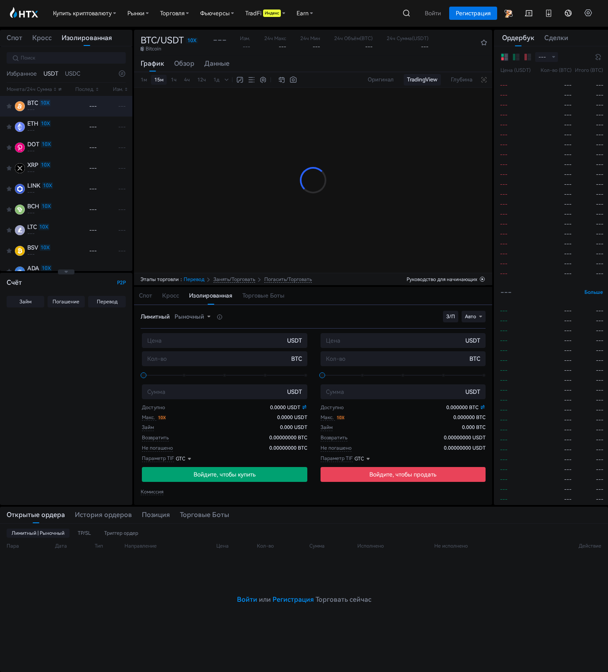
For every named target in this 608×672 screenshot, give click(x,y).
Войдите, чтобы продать (402, 474)
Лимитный (155, 316)
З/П (450, 316)
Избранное (22, 73)
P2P (121, 282)
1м (144, 80)
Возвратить (155, 438)
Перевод (107, 302)
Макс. (149, 417)
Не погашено (157, 448)
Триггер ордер (121, 533)
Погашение (66, 302)
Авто (470, 316)
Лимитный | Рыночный (38, 533)
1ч (174, 80)
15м (158, 80)
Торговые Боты (204, 515)
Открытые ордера (36, 515)
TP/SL (84, 533)
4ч (187, 80)
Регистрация (293, 599)
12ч (201, 80)
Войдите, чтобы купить (225, 474)
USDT (50, 73)
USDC (72, 73)
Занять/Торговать (234, 279)
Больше (593, 292)
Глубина (461, 79)
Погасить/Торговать (288, 279)
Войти (247, 599)
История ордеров (103, 515)
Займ (25, 302)
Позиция (156, 515)
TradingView (422, 79)
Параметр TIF (158, 458)
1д (216, 80)
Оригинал (381, 79)
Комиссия (152, 492)
